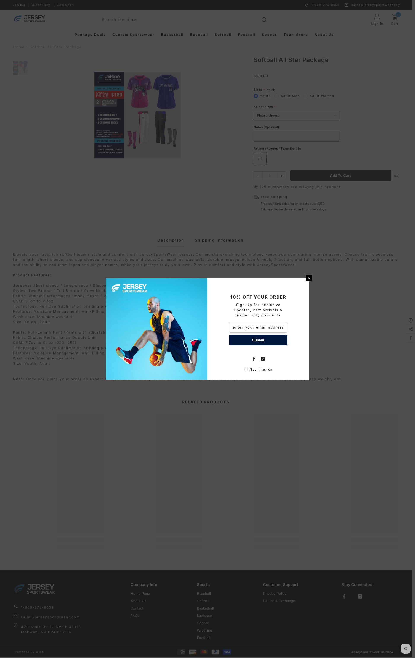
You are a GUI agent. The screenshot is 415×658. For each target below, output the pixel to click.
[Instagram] (262, 358)
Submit (258, 340)
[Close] (309, 278)
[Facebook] (253, 358)
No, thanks (260, 369)
